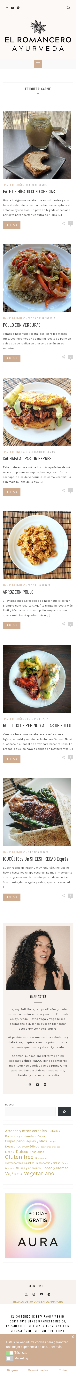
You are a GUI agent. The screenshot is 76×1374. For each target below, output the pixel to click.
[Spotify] (49, 1294)
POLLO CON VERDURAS (22, 325)
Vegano (13, 1173)
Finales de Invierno (14, 318)
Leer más (11, 225)
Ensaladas (37, 1152)
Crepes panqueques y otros (26, 1141)
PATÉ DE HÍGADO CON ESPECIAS (29, 191)
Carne (41, 1136)
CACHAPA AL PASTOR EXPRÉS (27, 458)
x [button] (73, 1336)
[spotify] (45, 1085)
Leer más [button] (55, 1347)
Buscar (9, 1104)
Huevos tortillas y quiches (19, 1163)
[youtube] (38, 1085)
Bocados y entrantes (20, 1136)
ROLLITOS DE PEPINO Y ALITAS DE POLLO (37, 725)
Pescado (9, 1168)
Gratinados (41, 1158)
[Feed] (26, 1294)
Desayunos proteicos (50, 1147)
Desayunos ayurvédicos (22, 1146)
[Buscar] (64, 1111)
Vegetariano (39, 1173)
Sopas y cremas (55, 1168)
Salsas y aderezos (28, 1168)
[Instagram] (34, 1294)
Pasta (65, 1163)
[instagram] (30, 1085)
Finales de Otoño (13, 184)
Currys (52, 1141)
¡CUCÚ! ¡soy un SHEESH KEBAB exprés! (36, 859)
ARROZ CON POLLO (18, 592)
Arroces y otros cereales (26, 1131)
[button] (9, 1353)
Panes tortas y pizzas (48, 1163)
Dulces (22, 1151)
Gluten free (19, 1157)
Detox (9, 1152)
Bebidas (54, 1131)
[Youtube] (41, 1294)
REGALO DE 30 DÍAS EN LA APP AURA (38, 1301)
